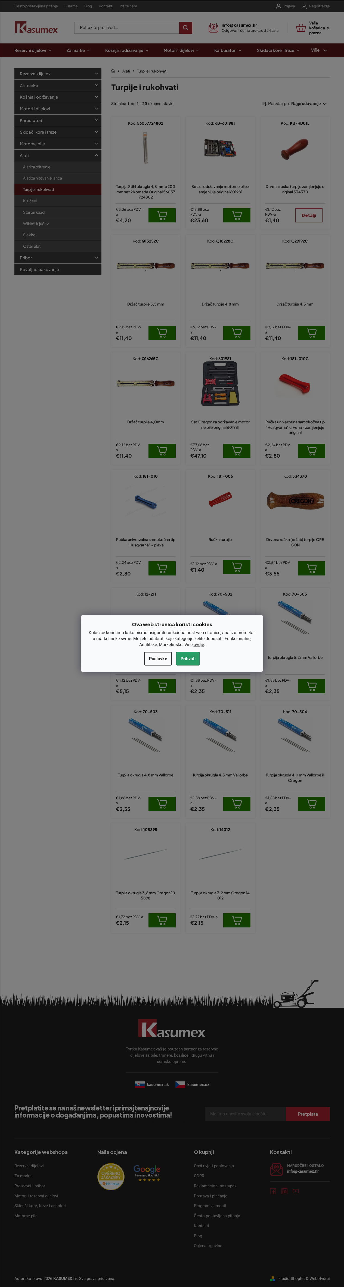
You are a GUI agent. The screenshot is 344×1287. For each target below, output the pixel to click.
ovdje (199, 644)
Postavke (158, 658)
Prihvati (188, 658)
